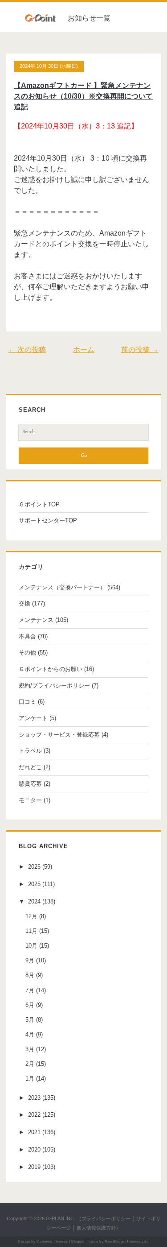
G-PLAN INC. (60, 1218)
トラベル (30, 750)
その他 (27, 652)
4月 (29, 1034)
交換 (24, 603)
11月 (31, 931)
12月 (31, 916)
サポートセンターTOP (48, 520)
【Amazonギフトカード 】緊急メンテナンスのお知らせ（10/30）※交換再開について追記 (83, 96)
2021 (34, 1132)
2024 (34, 901)
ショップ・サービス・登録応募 (59, 734)
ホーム (83, 349)
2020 (34, 1149)
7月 (29, 990)
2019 (34, 1167)
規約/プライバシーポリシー (54, 685)
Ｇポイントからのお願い (50, 669)
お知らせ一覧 (89, 18)
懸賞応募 (30, 783)
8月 (29, 975)
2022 (34, 1114)
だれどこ (30, 767)
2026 (34, 866)
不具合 (27, 636)
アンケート (33, 718)
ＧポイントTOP (39, 504)
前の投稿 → (140, 349)
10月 (31, 945)
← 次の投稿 (27, 349)
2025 (34, 884)
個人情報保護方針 (96, 1227)
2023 (34, 1097)
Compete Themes (52, 1241)
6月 (29, 1005)
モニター (30, 800)
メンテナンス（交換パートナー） (62, 587)
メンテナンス (36, 620)
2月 (29, 1064)
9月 (29, 960)
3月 (29, 1049)
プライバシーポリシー (105, 1218)
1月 (29, 1078)
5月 (29, 1019)
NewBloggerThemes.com (127, 1241)
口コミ (27, 701)
